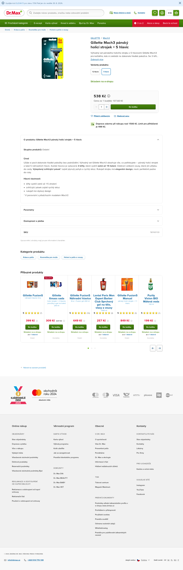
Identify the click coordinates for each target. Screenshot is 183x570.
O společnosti (100, 439)
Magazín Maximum (102, 487)
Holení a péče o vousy (73, 257)
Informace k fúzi (101, 462)
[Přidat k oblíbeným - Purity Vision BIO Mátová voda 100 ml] (159, 278)
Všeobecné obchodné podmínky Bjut (27, 471)
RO (175, 560)
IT (178, 560)
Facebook (141, 494)
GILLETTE (95, 38)
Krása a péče (28, 257)
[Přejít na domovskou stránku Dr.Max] (14, 12)
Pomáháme (99, 453)
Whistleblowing (101, 528)
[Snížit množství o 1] (96, 106)
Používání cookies (102, 514)
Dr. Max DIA (58, 473)
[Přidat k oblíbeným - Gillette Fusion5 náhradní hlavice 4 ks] (41, 278)
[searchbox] (65, 12)
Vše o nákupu (17, 448)
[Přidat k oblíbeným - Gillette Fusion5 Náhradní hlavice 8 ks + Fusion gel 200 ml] (88, 278)
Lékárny (140, 448)
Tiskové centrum (102, 482)
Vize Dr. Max (100, 444)
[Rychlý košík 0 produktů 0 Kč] (176, 13)
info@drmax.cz (14, 560)
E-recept (38, 23)
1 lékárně (34, 335)
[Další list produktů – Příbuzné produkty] (159, 348)
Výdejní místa (17, 453)
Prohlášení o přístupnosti (105, 510)
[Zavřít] (180, 3)
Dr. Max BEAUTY (60, 478)
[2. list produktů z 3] (91, 348)
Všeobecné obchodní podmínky (25, 457)
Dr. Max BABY (59, 482)
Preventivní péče (101, 448)
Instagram (141, 485)
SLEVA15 (20, 3)
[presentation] (32, 284)
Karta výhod (51, 23)
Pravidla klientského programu (66, 457)
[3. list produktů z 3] (95, 348)
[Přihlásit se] (162, 13)
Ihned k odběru (68, 23)
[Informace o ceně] (108, 96)
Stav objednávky (19, 439)
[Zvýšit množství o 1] (106, 106)
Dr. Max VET (59, 487)
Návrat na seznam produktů (34, 368)
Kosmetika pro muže (49, 257)
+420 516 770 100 (36, 560)
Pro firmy (140, 453)
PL (172, 560)
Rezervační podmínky (20, 466)
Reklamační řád (18, 496)
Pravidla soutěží (101, 519)
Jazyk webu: (130, 560)
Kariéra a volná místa (145, 469)
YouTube (140, 490)
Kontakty (140, 444)
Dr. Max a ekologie (103, 457)
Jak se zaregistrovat (62, 453)
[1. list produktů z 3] (88, 348)
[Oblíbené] (155, 13)
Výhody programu (61, 444)
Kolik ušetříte (59, 448)
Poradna (101, 23)
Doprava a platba (19, 444)
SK (168, 560)
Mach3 (106, 38)
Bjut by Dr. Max (86, 23)
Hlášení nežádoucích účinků (106, 466)
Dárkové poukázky (19, 462)
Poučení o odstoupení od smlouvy (26, 501)
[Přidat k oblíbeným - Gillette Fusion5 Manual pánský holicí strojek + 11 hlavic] (136, 278)
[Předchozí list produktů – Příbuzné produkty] (153, 348)
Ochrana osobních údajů (105, 523)
